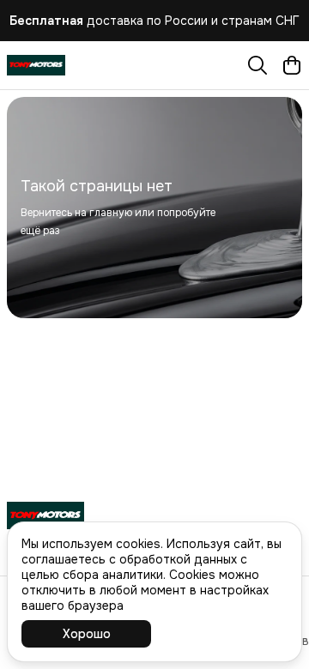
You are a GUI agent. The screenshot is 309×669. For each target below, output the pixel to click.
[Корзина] (292, 65)
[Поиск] (257, 65)
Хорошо (87, 634)
